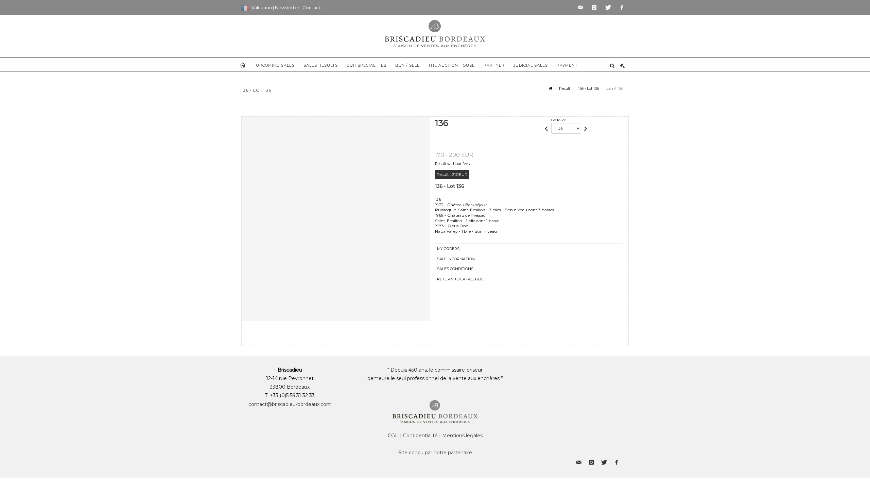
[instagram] (594, 7)
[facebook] (622, 7)
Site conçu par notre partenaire (435, 453)
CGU (393, 435)
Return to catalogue (460, 279)
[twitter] (608, 7)
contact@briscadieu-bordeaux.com (289, 404)
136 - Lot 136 (588, 88)
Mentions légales (462, 435)
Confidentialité (420, 435)
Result (564, 88)
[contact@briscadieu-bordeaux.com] (580, 7)
